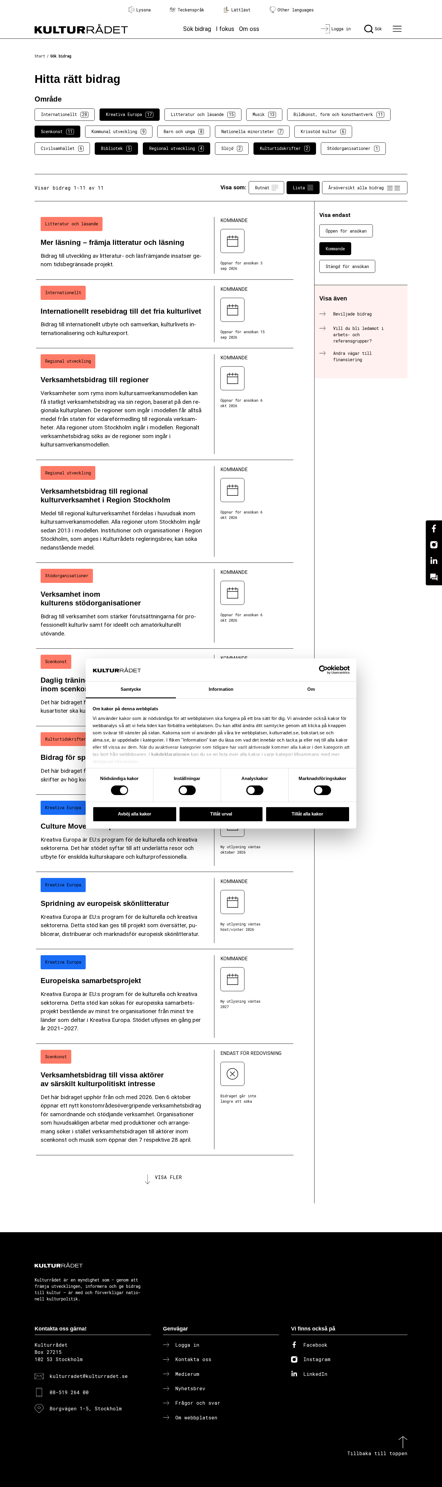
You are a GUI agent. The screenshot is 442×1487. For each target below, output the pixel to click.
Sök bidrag (197, 28)
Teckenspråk (191, 10)
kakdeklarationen (170, 754)
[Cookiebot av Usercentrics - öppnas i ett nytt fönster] (323, 669)
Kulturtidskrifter (284, 148)
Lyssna (143, 10)
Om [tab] (311, 689)
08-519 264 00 (69, 1392)
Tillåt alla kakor (307, 813)
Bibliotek (115, 148)
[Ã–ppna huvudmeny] (398, 28)
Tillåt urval (221, 813)
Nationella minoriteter (251, 131)
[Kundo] (434, 577)
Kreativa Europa (129, 114)
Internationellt (64, 114)
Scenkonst (56, 131)
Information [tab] (221, 689)
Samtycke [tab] (131, 689)
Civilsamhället (61, 148)
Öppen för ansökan (346, 231)
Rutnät (262, 187)
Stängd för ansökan (347, 266)
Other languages (296, 10)
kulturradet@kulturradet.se (89, 1376)
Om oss (249, 28)
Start (40, 55)
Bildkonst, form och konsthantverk (338, 114)
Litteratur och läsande (202, 114)
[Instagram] (434, 545)
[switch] (187, 790)
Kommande (335, 248)
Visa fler (168, 1177)
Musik (264, 114)
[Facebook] (434, 528)
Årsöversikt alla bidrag (356, 187)
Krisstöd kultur (322, 131)
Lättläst (240, 10)
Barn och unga (183, 131)
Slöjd (231, 148)
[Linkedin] (434, 561)
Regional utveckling (175, 148)
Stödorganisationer (352, 148)
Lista (299, 187)
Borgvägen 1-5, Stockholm (86, 1408)
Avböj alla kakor (134, 813)
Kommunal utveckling (118, 131)
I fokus (225, 28)
